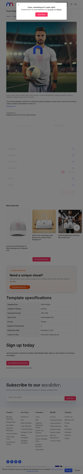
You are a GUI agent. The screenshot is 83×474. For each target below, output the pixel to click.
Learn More (41, 14)
